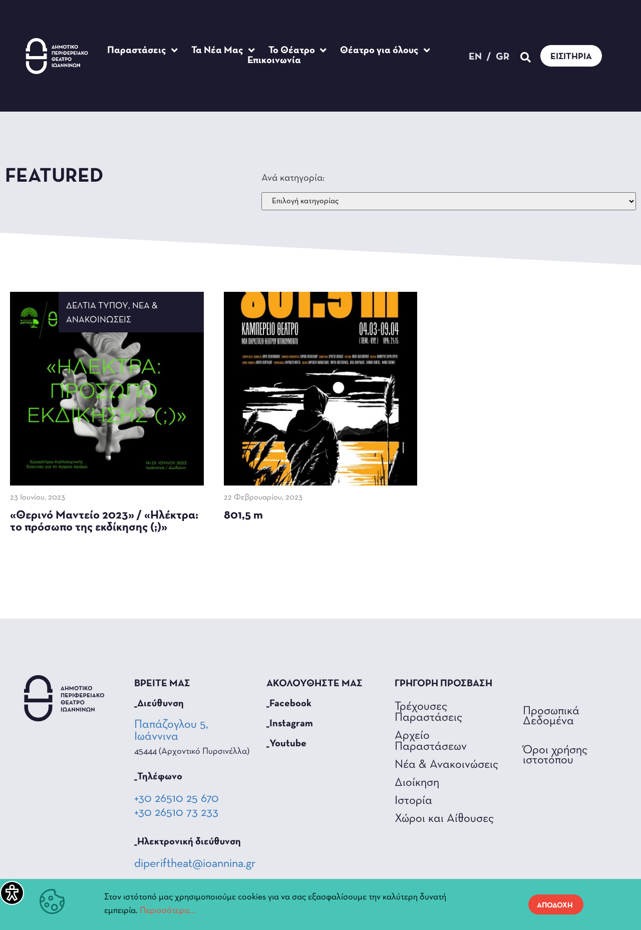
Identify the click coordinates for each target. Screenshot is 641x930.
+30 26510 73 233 (176, 813)
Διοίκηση (417, 783)
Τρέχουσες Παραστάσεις (428, 712)
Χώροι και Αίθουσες (444, 819)
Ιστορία (413, 801)
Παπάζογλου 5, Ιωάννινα (171, 731)
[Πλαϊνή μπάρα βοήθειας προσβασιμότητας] (12, 893)
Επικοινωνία (274, 61)
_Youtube (286, 744)
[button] (525, 57)
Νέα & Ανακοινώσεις (446, 765)
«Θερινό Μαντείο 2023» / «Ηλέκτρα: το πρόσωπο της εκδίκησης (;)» (104, 522)
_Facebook (288, 704)
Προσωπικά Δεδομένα (551, 716)
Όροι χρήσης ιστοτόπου (555, 755)
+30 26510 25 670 (176, 799)
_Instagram (289, 724)
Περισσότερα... (167, 910)
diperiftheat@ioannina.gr (195, 864)
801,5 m (243, 516)
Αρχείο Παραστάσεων (431, 741)
